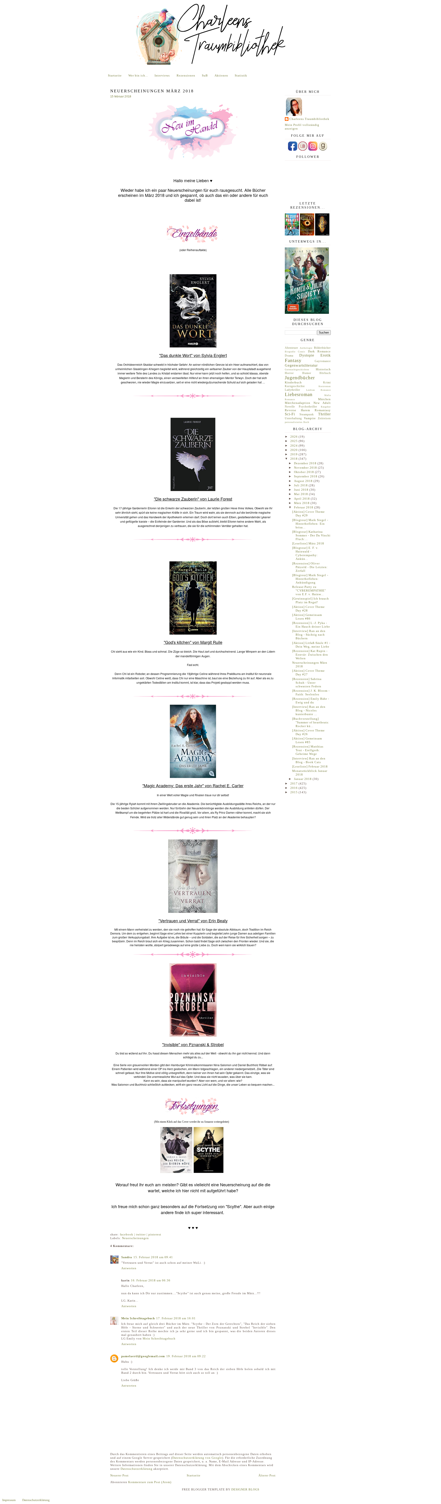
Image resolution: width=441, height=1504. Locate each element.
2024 (294, 445)
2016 (294, 788)
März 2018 (302, 503)
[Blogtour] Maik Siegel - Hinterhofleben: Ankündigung (310, 578)
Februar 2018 (304, 507)
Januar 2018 (303, 779)
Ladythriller (292, 389)
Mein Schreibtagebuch (138, 1318)
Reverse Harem (297, 410)
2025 (294, 441)
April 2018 (302, 498)
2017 (294, 783)
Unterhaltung (293, 418)
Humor (306, 373)
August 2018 (304, 481)
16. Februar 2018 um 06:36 (150, 1280)
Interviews (162, 75)
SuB (205, 75)
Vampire (310, 418)
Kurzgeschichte (295, 386)
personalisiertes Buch (297, 422)
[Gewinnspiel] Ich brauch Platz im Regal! (310, 600)
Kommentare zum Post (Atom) (149, 1482)
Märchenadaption (297, 403)
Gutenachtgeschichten (297, 369)
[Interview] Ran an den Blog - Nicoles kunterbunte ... (308, 710)
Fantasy (293, 360)
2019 (294, 454)
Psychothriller (308, 406)
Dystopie (306, 355)
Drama (289, 355)
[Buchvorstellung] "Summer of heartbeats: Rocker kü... (310, 722)
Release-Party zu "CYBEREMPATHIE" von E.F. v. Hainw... (309, 590)
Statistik (241, 75)
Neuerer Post (119, 1475)
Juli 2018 (301, 485)
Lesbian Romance (318, 390)
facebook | (128, 1234)
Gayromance (323, 361)
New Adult (322, 403)
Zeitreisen (324, 418)
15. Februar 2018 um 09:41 (153, 1257)
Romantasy (323, 410)
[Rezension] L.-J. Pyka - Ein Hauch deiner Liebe (311, 624)
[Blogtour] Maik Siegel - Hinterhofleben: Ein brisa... (310, 523)
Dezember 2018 (305, 463)
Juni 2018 (301, 489)
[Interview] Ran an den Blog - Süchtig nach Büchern (308, 634)
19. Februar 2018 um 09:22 (186, 1356)
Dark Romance (319, 351)
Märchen (324, 399)
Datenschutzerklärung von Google (197, 1457)
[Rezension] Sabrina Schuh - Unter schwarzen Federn (307, 682)
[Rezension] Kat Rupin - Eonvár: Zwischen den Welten (310, 654)
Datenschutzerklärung (137, 1468)
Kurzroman (325, 386)
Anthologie (306, 348)
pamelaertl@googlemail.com (143, 1356)
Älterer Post (267, 1475)
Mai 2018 (301, 494)
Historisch (323, 369)
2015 (294, 792)
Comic (301, 351)
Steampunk (307, 414)
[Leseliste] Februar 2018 (310, 766)
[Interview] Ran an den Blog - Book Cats (308, 760)
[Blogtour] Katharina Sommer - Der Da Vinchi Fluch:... (311, 535)
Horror (289, 373)
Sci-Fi (290, 414)
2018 (294, 458)
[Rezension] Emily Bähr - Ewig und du (310, 700)
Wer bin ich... (138, 75)
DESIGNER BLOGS (245, 1489)
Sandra (126, 1257)
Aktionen (221, 75)
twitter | (142, 1234)
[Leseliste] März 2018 (308, 543)
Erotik (325, 355)
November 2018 (306, 467)
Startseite (115, 75)
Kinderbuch (293, 382)
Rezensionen (186, 75)
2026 (294, 436)
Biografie (290, 351)
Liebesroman (299, 394)
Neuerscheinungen (135, 1238)
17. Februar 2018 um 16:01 (176, 1318)
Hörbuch (325, 373)
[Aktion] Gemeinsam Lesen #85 (307, 740)
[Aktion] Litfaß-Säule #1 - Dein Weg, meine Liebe (311, 644)
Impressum (9, 1500)
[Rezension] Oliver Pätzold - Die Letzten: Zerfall (310, 567)
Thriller (324, 414)
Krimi (327, 382)
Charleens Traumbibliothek (309, 119)
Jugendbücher (300, 377)
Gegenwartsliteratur (301, 365)
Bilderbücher (322, 347)
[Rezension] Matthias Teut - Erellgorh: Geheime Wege (307, 750)
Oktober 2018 (304, 472)
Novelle (290, 406)
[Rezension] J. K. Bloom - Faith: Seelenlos (311, 692)
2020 (294, 450)
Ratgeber (326, 406)
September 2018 (306, 476)
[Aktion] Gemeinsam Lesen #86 (307, 616)
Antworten (128, 1268)
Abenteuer (291, 347)
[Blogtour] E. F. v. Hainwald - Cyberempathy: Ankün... (305, 553)
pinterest (154, 1234)
